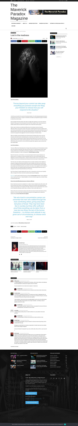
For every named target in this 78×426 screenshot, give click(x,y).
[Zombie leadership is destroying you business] (42, 266)
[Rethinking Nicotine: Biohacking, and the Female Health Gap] (52, 37)
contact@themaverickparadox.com (36, 398)
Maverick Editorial (13, 269)
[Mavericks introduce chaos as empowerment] (13, 362)
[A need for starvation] (13, 367)
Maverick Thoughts (16, 31)
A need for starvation (20, 365)
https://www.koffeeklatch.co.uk (23, 244)
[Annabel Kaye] (11, 38)
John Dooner (16, 333)
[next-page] (13, 274)
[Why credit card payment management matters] (52, 53)
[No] (76, 424)
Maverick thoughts (23, 226)
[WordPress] (21, 254)
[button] (66, 28)
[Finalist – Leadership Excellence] (13, 357)
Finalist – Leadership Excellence (22, 355)
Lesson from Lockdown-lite (43, 237)
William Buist (16, 280)
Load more (58, 56)
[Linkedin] (62, 0)
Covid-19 (15, 226)
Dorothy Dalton (17, 293)
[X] (65, 0)
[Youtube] (66, 0)
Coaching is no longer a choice (16, 237)
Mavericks (12, 175)
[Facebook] (59, 0)
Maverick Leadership (39, 269)
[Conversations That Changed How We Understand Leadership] (29, 266)
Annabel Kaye (15, 38)
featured (18, 226)
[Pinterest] (63, 0)
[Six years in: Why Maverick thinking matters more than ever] (16, 266)
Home (12, 31)
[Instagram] (60, 0)
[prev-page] (11, 274)
